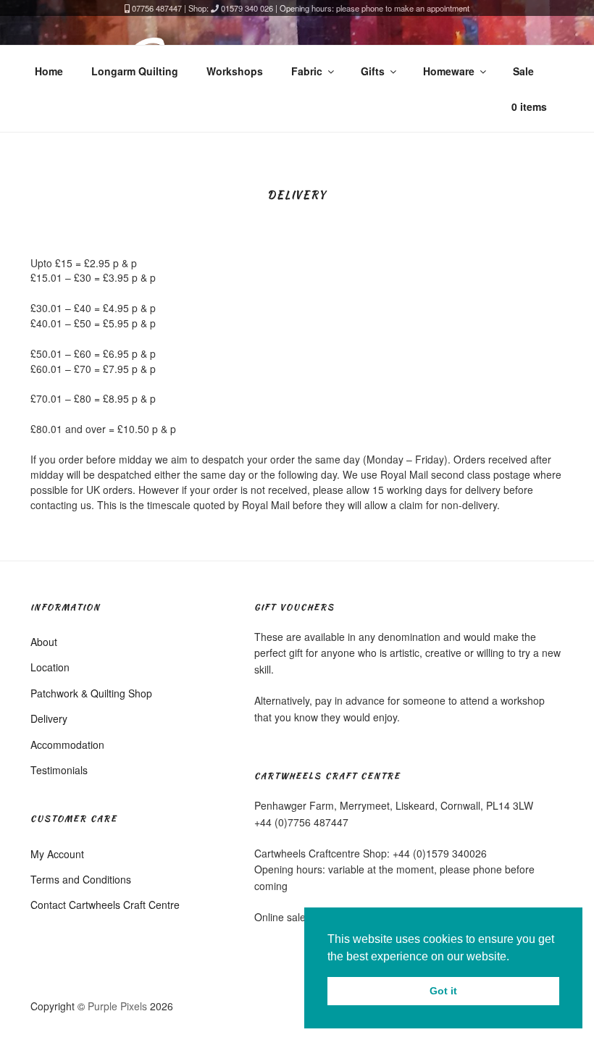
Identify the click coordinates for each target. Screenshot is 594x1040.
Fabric (306, 71)
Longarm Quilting (134, 71)
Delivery (48, 718)
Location (50, 667)
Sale (523, 71)
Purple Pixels (117, 1006)
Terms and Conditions (80, 879)
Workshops (234, 71)
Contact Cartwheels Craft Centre (105, 904)
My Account (57, 854)
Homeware (448, 71)
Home (49, 71)
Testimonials (59, 770)
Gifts (373, 71)
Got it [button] (443, 991)
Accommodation (67, 744)
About (43, 641)
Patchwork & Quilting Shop (91, 693)
